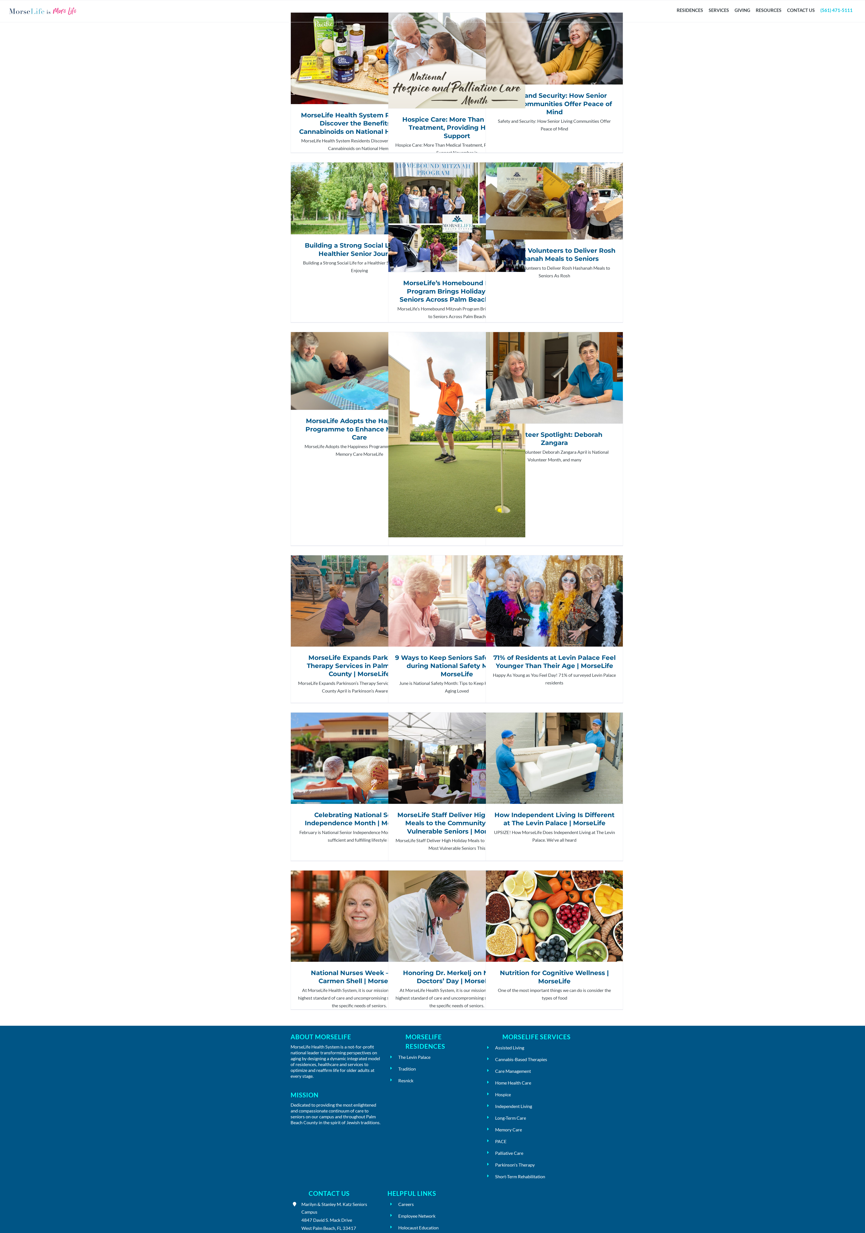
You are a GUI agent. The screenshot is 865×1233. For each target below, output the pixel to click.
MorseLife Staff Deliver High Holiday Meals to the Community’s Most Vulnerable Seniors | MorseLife (457, 758)
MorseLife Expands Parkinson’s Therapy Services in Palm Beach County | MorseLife (359, 601)
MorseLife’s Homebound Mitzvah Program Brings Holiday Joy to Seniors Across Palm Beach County (457, 217)
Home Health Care (513, 1082)
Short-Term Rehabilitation (520, 1176)
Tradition (407, 1068)
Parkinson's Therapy (515, 1164)
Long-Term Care (510, 1118)
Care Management (513, 1071)
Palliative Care (509, 1153)
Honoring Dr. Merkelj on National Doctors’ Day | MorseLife (457, 916)
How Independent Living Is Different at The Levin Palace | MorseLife (554, 758)
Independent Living (513, 1106)
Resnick (405, 1080)
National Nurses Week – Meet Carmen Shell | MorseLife (359, 916)
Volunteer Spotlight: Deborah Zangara (554, 377)
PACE (501, 1141)
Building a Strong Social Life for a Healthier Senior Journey (359, 198)
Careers (406, 1204)
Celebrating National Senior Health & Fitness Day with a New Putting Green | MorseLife (457, 434)
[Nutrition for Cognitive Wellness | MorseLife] (554, 916)
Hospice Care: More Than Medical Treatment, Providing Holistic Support (457, 60)
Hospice (503, 1094)
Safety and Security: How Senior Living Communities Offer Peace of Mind (554, 48)
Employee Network (416, 1216)
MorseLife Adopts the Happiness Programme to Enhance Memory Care (359, 371)
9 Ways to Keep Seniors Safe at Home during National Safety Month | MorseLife (457, 601)
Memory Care (508, 1129)
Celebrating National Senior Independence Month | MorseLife (359, 758)
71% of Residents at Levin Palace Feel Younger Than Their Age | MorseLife (554, 601)
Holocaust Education (418, 1227)
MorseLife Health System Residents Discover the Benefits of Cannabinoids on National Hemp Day (359, 58)
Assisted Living (509, 1047)
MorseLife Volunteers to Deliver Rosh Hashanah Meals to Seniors (554, 201)
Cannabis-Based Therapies (521, 1059)
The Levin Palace (414, 1057)
